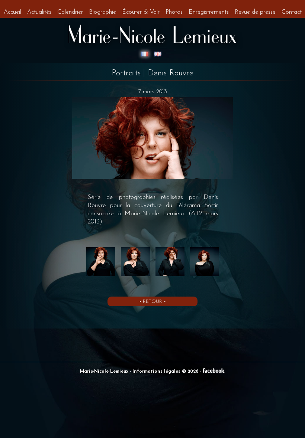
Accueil (12, 12)
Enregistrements (209, 12)
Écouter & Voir (141, 12)
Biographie (102, 12)
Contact (292, 12)
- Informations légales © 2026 (165, 371)
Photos (174, 12)
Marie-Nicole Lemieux (105, 371)
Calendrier (70, 12)
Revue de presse (255, 12)
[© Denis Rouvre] (101, 277)
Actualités (39, 12)
